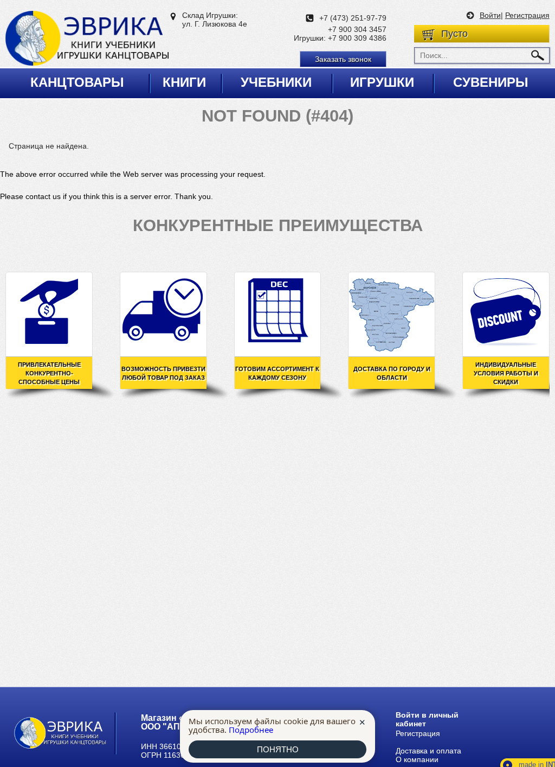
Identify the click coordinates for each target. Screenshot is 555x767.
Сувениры (490, 82)
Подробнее (251, 729)
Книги (184, 82)
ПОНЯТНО (278, 749)
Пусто (454, 33)
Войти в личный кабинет (427, 719)
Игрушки (382, 82)
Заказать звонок (343, 59)
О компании (417, 759)
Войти (490, 15)
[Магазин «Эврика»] (87, 39)
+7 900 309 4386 (357, 38)
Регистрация (527, 15)
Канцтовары (77, 82)
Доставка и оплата (428, 750)
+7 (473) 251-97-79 (352, 18)
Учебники (276, 82)
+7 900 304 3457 (357, 29)
